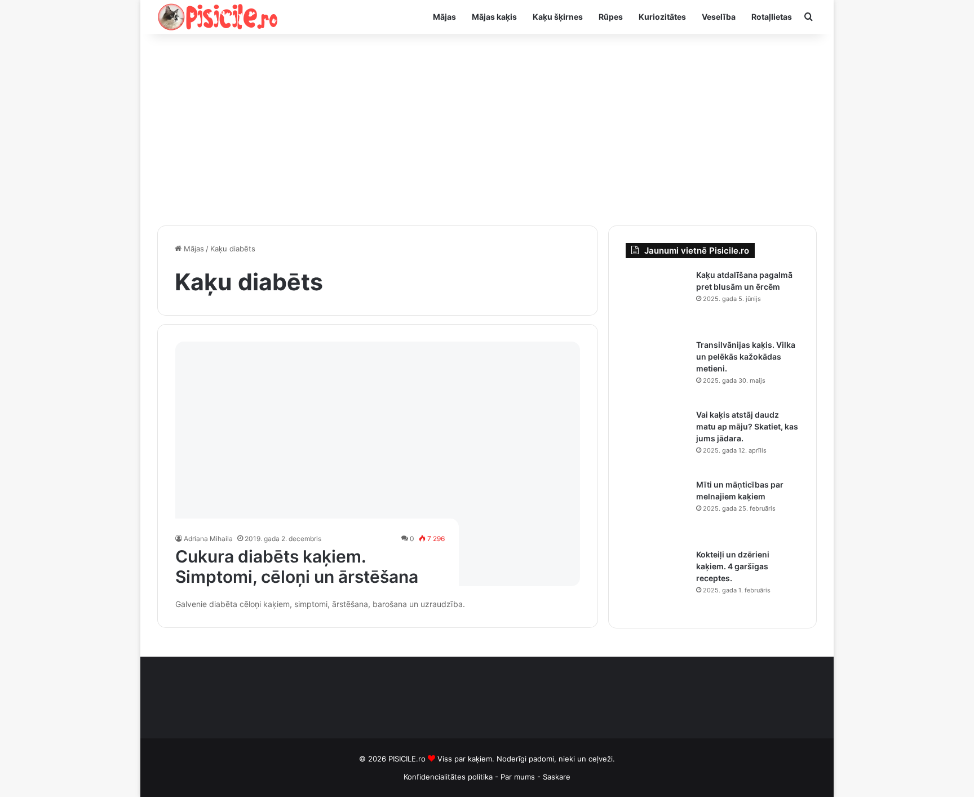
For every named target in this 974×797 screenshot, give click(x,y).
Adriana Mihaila (208, 538)
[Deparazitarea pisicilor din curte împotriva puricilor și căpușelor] (657, 300)
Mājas (444, 16)
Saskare (556, 776)
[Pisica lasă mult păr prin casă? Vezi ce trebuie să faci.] (657, 440)
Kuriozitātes (662, 16)
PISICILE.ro (408, 758)
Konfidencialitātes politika (448, 776)
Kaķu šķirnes (558, 16)
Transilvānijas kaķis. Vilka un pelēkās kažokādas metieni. (745, 356)
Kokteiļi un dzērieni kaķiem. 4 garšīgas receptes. (732, 566)
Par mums (519, 776)
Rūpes (611, 16)
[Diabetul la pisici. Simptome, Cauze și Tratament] (378, 464)
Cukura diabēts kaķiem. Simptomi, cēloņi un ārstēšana (296, 566)
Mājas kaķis (494, 16)
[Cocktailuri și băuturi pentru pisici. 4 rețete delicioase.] (657, 580)
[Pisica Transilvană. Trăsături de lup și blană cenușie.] (657, 370)
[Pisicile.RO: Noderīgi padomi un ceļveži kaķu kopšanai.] (217, 17)
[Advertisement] (487, 130)
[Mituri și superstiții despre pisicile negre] (657, 510)
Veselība (719, 16)
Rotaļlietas (771, 16)
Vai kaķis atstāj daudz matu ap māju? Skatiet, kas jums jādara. (747, 426)
